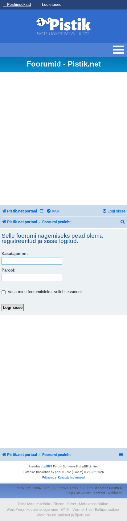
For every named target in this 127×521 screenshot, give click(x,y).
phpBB (45, 466)
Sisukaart (83, 493)
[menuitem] (52, 211)
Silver (71, 504)
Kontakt (99, 493)
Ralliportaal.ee (107, 509)
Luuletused (51, 4)
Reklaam (115, 493)
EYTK (65, 509)
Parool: (8, 270)
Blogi (69, 493)
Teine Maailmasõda (34, 504)
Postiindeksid (18, 4)
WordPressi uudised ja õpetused (63, 515)
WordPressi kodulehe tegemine (32, 509)
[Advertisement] (63, 138)
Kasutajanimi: (15, 253)
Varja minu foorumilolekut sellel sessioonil (44, 291)
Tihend (58, 504)
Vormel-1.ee (82, 509)
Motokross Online (93, 504)
